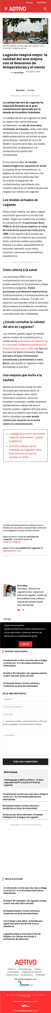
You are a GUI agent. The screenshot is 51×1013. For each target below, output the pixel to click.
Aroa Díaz (19, 73)
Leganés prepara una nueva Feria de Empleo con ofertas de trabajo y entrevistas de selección (22, 936)
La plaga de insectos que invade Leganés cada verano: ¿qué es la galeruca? (27, 437)
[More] (41, 79)
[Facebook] (10, 79)
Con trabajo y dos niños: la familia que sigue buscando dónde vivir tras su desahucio (22, 923)
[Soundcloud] (18, 609)
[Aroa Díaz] (10, 598)
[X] (16, 79)
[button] (45, 8)
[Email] (28, 79)
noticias (30, 90)
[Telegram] (35, 79)
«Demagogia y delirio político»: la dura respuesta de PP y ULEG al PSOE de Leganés (24, 782)
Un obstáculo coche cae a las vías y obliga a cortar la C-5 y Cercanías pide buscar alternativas (25, 663)
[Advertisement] (25, 491)
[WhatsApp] (22, 79)
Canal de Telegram (12, 542)
